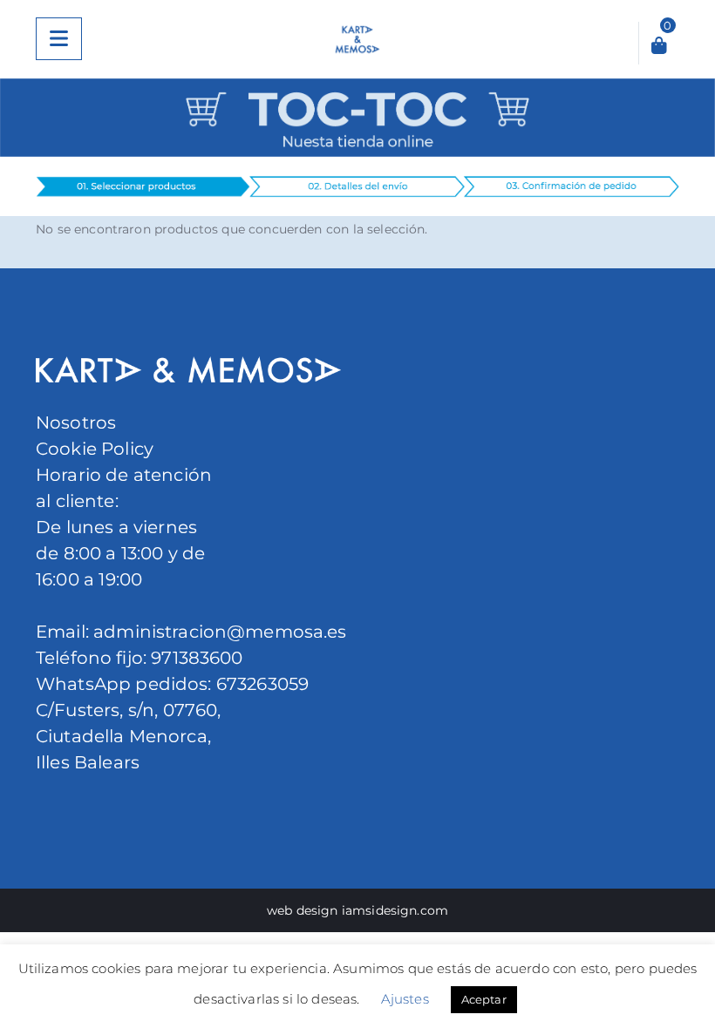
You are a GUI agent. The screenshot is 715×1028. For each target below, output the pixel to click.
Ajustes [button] (405, 999)
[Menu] (59, 38)
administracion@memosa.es (218, 631)
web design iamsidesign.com (357, 910)
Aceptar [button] (484, 999)
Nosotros (76, 422)
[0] (659, 47)
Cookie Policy (94, 448)
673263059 (262, 683)
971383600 (196, 657)
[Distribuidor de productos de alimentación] (358, 39)
